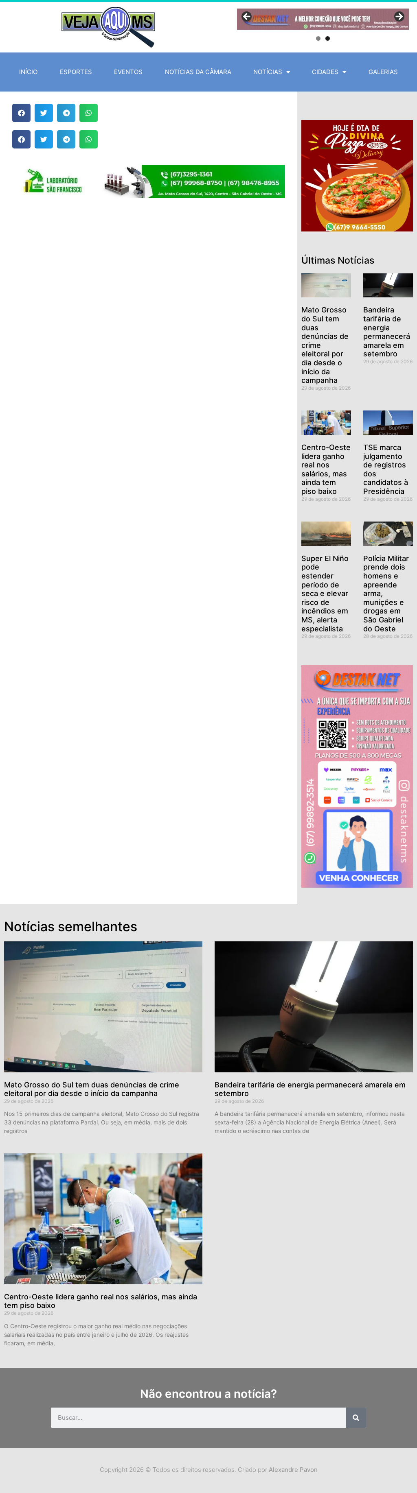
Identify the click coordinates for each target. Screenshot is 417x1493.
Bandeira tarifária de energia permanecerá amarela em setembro (386, 332)
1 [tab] (318, 38)
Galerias (383, 72)
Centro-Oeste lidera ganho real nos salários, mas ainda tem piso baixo (326, 469)
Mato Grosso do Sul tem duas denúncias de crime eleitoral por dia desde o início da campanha (91, 1089)
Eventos (128, 72)
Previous (247, 17)
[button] (21, 113)
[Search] (356, 1418)
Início (28, 72)
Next (399, 17)
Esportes (76, 72)
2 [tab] (327, 38)
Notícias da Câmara (198, 72)
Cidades (325, 72)
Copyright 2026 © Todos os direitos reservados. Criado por (209, 1469)
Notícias (267, 72)
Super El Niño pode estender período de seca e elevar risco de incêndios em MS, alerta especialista (325, 593)
